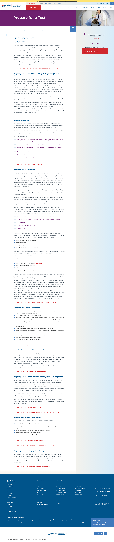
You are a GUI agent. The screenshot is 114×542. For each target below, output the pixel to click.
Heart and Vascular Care (81, 484)
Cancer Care (78, 486)
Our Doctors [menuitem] (85, 7)
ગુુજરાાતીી (52, 520)
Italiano (84, 520)
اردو (83, 522)
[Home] (13, 6)
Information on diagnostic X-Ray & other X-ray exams (37, 412)
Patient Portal (59, 484)
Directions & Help (60, 494)
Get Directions (32, 3)
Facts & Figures (40, 488)
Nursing (9, 500)
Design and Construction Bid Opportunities (102, 503)
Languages (10, 502)
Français (41, 520)
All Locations (40, 3)
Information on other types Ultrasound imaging (35, 446)
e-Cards (58, 503)
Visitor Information (61, 492)
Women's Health (79, 490)
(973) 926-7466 (93, 43)
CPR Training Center (80, 496)
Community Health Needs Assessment (43, 502)
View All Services (93, 51)
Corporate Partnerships (43, 504)
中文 (21, 522)
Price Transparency (61, 490)
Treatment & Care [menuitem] (107, 7)
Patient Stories (11, 511)
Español (72, 522)
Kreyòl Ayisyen (65, 520)
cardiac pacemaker (38, 263)
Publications (40, 494)
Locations (10, 486)
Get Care (9, 491)
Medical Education (12, 497)
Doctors (9, 488)
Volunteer (10, 506)
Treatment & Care (19, 30)
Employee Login (98, 484)
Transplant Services (80, 488)
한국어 (8, 522)
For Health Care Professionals (102, 491)
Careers (59, 3)
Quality (38, 486)
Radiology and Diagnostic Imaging (33, 30)
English (9, 520)
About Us (39, 484)
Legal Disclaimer (33, 539)
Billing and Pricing (60, 488)
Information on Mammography (28, 164)
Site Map (39, 506)
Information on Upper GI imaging (29, 407)
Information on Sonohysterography (31, 371)
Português (47, 522)
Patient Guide (59, 501)
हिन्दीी (72, 520)
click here (104, 524)
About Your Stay (60, 486)
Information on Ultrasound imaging (31, 440)
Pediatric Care (78, 494)
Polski (33, 522)
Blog (8, 509)
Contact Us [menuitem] (77, 7)
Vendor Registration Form (101, 498)
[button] (112, 3)
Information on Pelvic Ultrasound (30, 345)
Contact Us (10, 484)
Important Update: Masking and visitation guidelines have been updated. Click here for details (58, 1)
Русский (59, 522)
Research (9, 495)
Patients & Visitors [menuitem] (95, 7)
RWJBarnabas (48, 3)
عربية (19, 520)
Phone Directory (60, 496)
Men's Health (78, 492)
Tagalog (30, 520)
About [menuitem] (69, 7)
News (38, 492)
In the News (40, 496)
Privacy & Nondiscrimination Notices (15, 539)
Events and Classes (41, 490)
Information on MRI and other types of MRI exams (36, 302)
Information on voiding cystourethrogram (33, 466)
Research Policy (42, 539)
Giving (54, 3)
